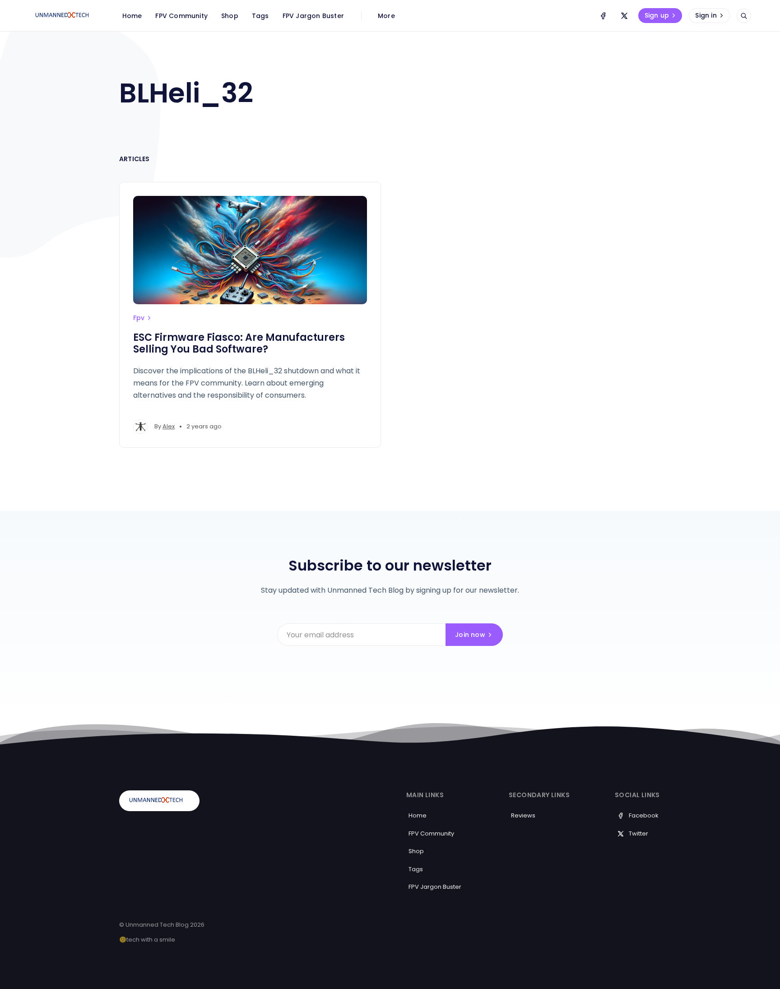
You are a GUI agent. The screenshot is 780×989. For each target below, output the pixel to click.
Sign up (657, 15)
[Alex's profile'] (140, 426)
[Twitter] (624, 16)
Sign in (705, 15)
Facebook (644, 815)
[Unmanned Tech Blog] (65, 16)
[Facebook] (603, 16)
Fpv (138, 317)
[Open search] (744, 16)
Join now (470, 634)
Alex (168, 426)
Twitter (638, 833)
